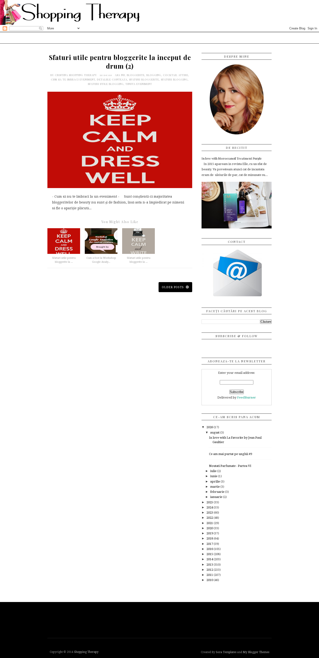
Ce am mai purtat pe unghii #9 (230, 454)
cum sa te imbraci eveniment (73, 79)
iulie (213, 471)
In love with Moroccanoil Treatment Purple (232, 158)
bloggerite (136, 75)
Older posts (173, 287)
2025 (210, 502)
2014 (210, 559)
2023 (210, 512)
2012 (210, 569)
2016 (210, 549)
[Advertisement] (160, 619)
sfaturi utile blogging (106, 84)
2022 (210, 517)
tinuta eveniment (138, 84)
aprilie (215, 481)
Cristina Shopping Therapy (76, 75)
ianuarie (216, 497)
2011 (210, 575)
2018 (210, 538)
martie (215, 486)
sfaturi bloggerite (144, 79)
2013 (210, 564)
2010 (210, 580)
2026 (210, 427)
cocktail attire (175, 75)
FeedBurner (246, 397)
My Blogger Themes (256, 652)
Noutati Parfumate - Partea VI (230, 466)
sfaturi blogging (174, 79)
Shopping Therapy (86, 652)
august (215, 432)
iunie (214, 476)
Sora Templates (226, 652)
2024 (210, 507)
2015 (210, 554)
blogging (153, 75)
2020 (210, 528)
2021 (210, 523)
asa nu (120, 75)
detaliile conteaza (112, 79)
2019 (210, 533)
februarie (217, 492)
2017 (210, 544)
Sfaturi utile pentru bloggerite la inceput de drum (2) (120, 61)
